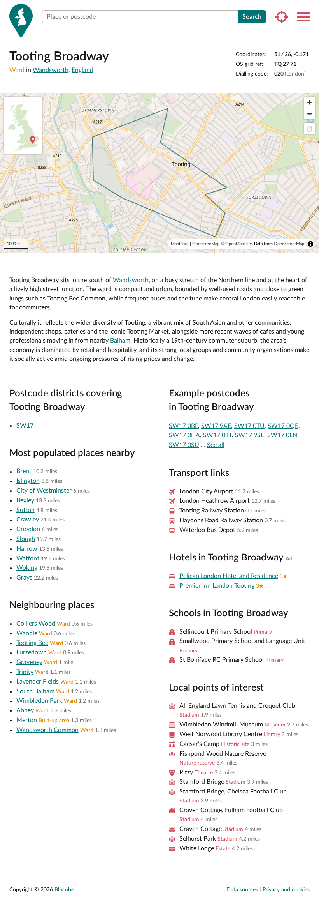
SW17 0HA (184, 435)
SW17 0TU (249, 426)
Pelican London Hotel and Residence (228, 576)
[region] (159, 173)
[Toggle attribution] (310, 244)
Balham (120, 341)
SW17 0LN (282, 435)
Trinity (24, 672)
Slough (25, 539)
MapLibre (180, 244)
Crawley (27, 519)
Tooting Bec (32, 643)
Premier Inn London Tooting (216, 586)
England (82, 70)
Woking (26, 568)
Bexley (25, 500)
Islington (28, 481)
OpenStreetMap (289, 244)
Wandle (26, 633)
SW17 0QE (283, 426)
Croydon (28, 529)
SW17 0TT (217, 435)
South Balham (35, 691)
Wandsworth (50, 70)
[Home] (21, 20)
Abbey (25, 710)
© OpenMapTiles (237, 244)
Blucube (64, 889)
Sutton (25, 510)
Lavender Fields (37, 682)
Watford (27, 558)
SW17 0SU (184, 445)
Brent (24, 471)
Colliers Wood (35, 623)
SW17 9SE (249, 435)
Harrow (26, 549)
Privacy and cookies (286, 889)
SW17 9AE (216, 426)
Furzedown (31, 652)
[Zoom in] (309, 102)
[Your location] (281, 17)
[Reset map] (309, 128)
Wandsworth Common (47, 730)
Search (251, 17)
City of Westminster (44, 491)
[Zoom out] (309, 113)
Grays (24, 577)
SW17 (24, 425)
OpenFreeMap (205, 244)
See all (215, 445)
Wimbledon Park (39, 701)
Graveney (29, 662)
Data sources (242, 889)
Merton (26, 720)
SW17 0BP (183, 426)
